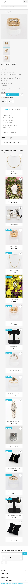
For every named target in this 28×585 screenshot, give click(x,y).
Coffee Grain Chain (14, 171)
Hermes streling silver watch (14, 421)
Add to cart (13, 95)
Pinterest (12, 101)
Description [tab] (7, 109)
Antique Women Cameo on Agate (14, 201)
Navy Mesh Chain (14, 270)
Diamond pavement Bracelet (14, 468)
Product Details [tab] (16, 109)
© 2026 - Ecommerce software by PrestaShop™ (12, 583)
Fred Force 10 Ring (14, 299)
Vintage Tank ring (14, 246)
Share (5, 101)
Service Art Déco (14, 224)
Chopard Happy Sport (14, 446)
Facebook (2, 562)
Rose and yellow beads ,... (14, 492)
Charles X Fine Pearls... (14, 539)
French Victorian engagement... (14, 370)
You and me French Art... (14, 393)
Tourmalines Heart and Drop (14, 515)
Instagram (6, 562)
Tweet (9, 101)
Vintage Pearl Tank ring (14, 323)
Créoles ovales (14, 346)
